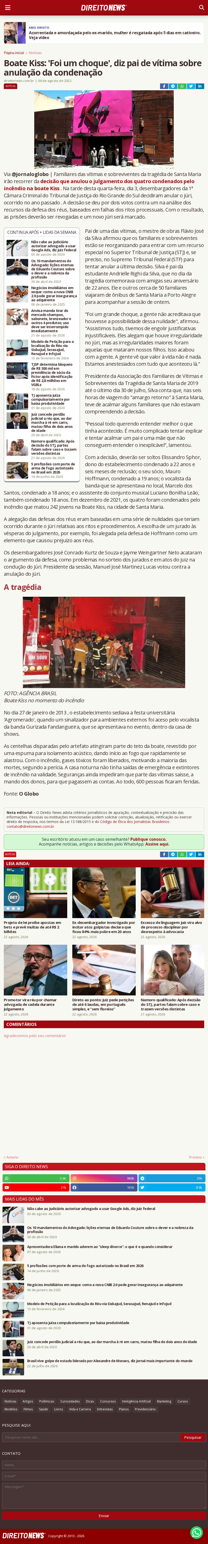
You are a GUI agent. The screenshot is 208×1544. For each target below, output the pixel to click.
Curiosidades (70, 1401)
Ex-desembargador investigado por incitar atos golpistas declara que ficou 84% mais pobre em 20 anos (103, 927)
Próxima (195, 1157)
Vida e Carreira (80, 1409)
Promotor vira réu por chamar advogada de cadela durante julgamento (30, 1004)
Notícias (35, 52)
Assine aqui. (157, 844)
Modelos (11, 1409)
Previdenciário (145, 1409)
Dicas (90, 1401)
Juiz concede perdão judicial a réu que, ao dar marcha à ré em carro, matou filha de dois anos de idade (52, 422)
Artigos (28, 1401)
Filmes (28, 1409)
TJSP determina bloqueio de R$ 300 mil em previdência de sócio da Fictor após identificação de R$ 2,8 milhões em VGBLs (52, 374)
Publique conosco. (148, 839)
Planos (124, 1409)
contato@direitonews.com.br (30, 826)
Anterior (12, 1157)
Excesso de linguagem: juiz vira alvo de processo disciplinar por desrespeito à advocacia (171, 927)
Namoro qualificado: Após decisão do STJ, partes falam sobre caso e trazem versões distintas (54, 447)
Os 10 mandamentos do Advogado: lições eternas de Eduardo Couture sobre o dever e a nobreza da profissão (53, 269)
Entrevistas (105, 1409)
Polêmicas (46, 1401)
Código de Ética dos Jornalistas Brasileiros (134, 821)
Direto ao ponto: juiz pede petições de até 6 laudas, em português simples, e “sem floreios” (103, 1004)
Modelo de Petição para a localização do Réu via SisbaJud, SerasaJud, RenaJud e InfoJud (52, 348)
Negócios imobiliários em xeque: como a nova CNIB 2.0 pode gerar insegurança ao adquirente (54, 294)
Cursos (183, 1401)
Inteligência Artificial (136, 1401)
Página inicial (14, 52)
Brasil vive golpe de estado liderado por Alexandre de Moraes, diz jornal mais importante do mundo (109, 1361)
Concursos (108, 1401)
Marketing (164, 1401)
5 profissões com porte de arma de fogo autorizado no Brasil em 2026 (53, 468)
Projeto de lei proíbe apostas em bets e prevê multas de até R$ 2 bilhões (32, 927)
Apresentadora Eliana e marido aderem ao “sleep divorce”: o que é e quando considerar (99, 1247)
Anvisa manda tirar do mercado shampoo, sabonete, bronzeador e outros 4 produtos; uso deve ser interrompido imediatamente (51, 321)
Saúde (43, 1409)
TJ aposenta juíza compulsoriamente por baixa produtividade (50, 399)
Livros (58, 1409)
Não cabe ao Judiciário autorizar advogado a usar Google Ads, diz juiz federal (53, 246)
